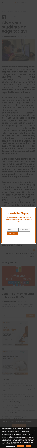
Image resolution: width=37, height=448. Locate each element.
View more (13, 443)
